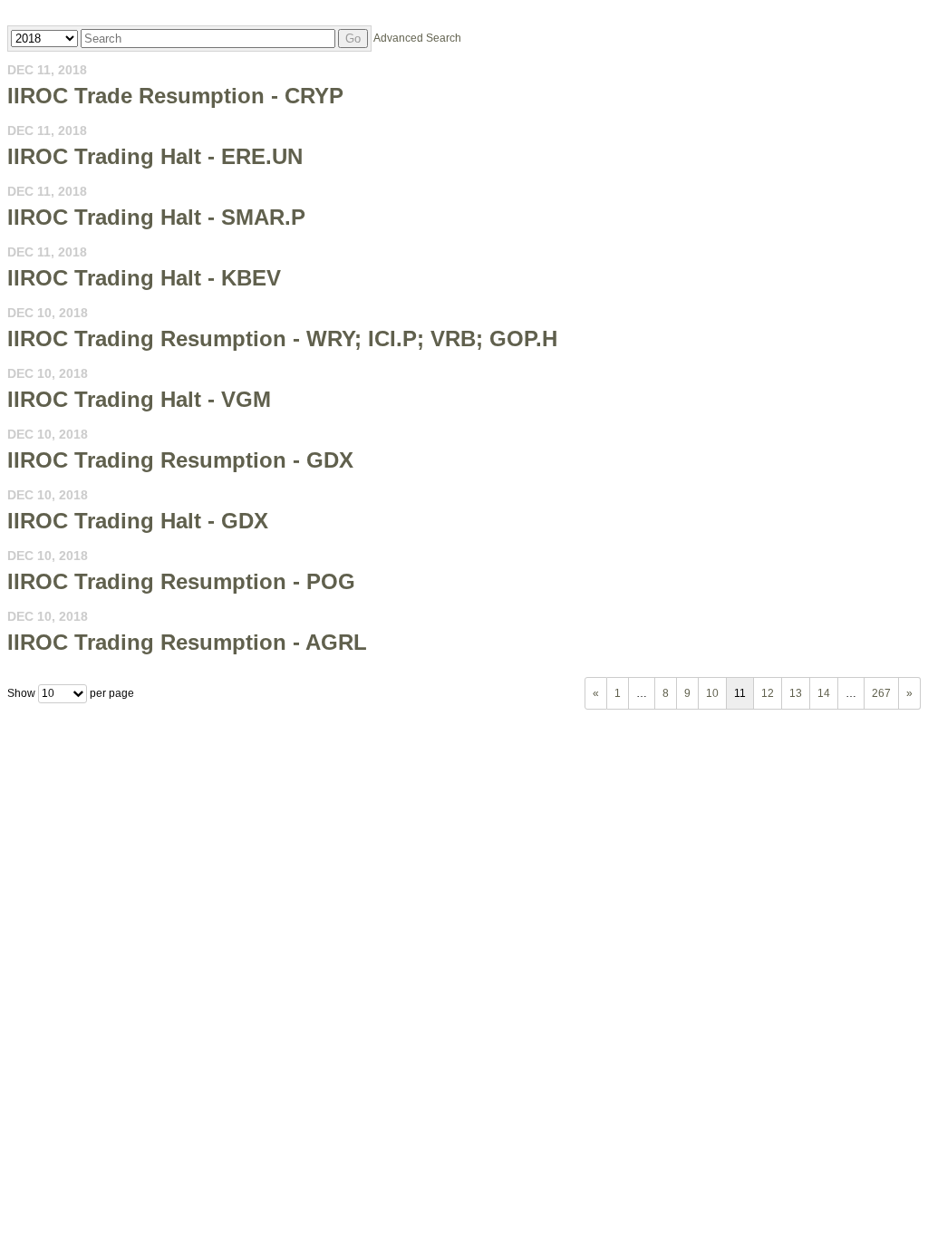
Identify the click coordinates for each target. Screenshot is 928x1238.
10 (712, 693)
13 (795, 693)
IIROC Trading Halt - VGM (139, 399)
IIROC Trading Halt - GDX (137, 520)
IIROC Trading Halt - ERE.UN (155, 156)
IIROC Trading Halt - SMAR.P (156, 217)
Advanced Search (417, 38)
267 (881, 693)
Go (353, 38)
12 (767, 693)
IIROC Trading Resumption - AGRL (187, 642)
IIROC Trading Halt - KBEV (144, 278)
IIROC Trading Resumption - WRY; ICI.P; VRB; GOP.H (282, 338)
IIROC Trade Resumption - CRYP (175, 95)
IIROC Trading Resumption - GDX (180, 460)
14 (823, 693)
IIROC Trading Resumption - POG (181, 581)
